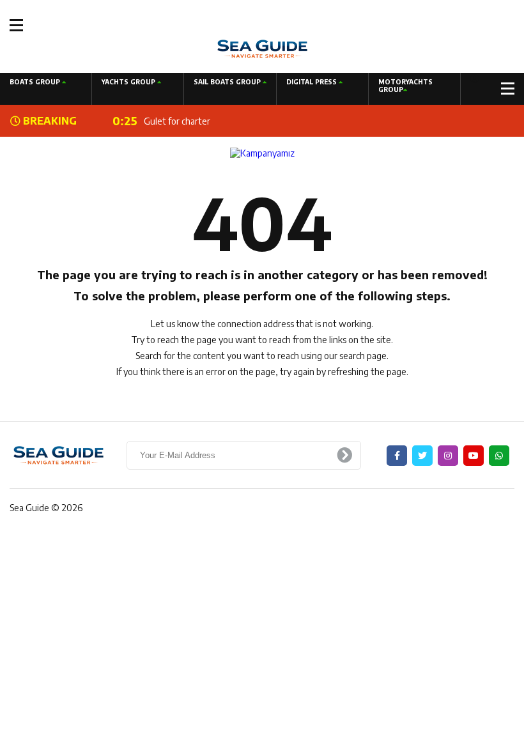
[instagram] (448, 455)
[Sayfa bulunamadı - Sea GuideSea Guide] (262, 47)
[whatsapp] (499, 455)
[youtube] (473, 455)
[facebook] (397, 455)
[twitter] (422, 455)
